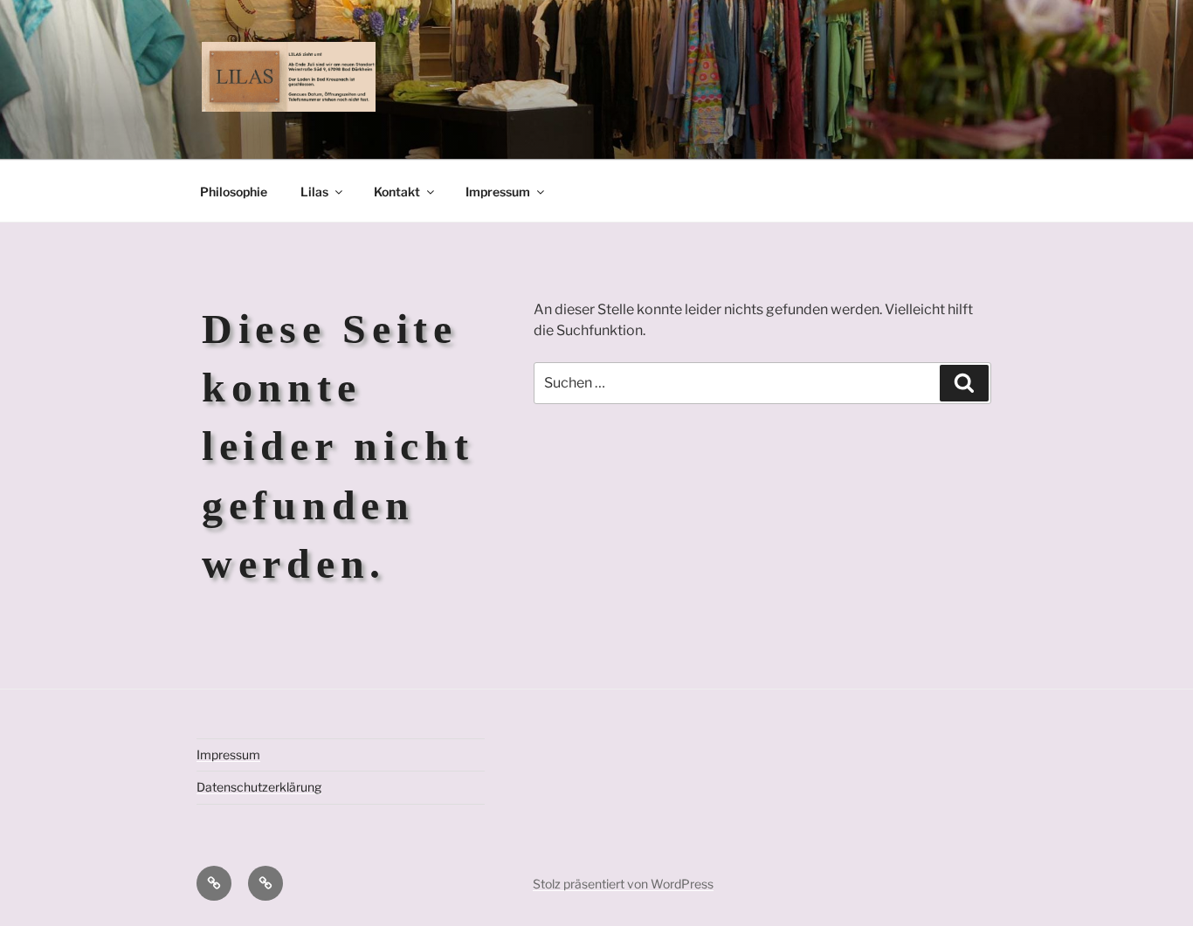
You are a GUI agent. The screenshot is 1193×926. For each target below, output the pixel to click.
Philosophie (233, 191)
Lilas (314, 191)
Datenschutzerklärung (259, 786)
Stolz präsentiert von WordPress (623, 883)
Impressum (497, 191)
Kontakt (397, 191)
